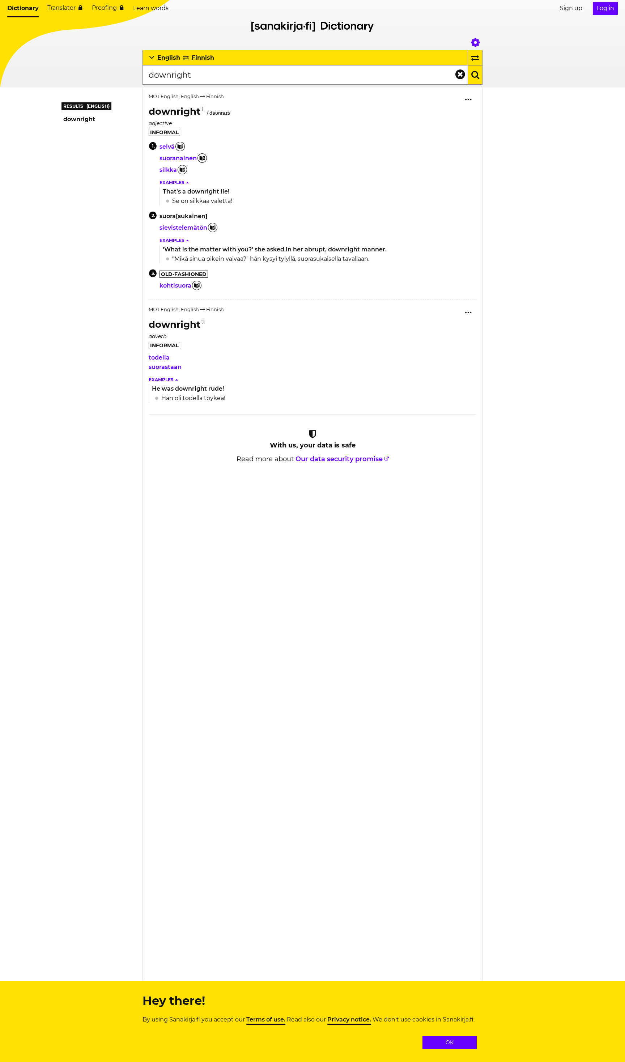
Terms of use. (265, 1019)
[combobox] (305, 74)
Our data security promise (339, 459)
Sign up (571, 8)
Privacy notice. (349, 1019)
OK (450, 1042)
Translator (61, 7)
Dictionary (23, 8)
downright (79, 119)
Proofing (104, 7)
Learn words (151, 8)
